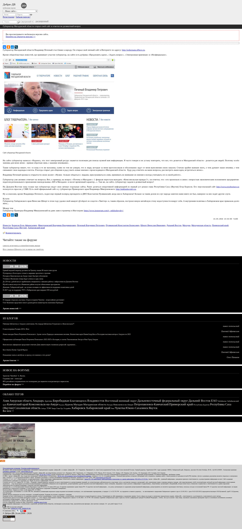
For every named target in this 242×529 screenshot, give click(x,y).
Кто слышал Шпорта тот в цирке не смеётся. (23, 249)
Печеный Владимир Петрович (91, 225)
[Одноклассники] (8, 47)
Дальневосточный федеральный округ (162, 400)
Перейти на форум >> (13, 384)
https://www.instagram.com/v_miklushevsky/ (103, 210)
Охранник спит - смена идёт (12, 379)
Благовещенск (78, 400)
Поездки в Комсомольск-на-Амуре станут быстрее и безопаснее (25, 276)
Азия (6, 400)
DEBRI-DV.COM (16, 508)
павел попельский (231, 326)
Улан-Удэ (59, 408)
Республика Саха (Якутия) (15, 228)
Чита (112, 408)
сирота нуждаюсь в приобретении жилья (21, 245)
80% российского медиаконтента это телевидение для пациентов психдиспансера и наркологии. (36, 381)
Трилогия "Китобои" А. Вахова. (14, 376)
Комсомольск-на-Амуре (44, 404)
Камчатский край (17, 404)
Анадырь (38, 400)
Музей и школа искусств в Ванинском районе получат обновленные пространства (31, 284)
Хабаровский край (36, 228)
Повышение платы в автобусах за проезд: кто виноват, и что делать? (27, 355)
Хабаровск (78, 408)
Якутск (153, 408)
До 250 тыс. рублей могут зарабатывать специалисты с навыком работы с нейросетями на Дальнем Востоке (40, 282)
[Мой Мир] (12, 47)
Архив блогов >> (11, 360)
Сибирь (43, 408)
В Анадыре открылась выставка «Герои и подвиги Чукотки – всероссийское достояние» (33, 300)
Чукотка (120, 408)
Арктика (48, 401)
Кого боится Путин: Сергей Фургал (15, 350)
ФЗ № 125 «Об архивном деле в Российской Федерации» (74, 476)
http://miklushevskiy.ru (126, 189)
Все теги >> (8, 411)
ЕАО (214, 400)
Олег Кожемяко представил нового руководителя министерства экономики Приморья (33, 303)
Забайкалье (222, 401)
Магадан (186, 225)
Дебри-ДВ (9, 4)
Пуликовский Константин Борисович (122, 225)
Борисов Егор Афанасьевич (24, 225)
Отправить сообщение (9, 471)
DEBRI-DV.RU (26, 508)
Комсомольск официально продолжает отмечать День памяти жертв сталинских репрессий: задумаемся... (39, 345)
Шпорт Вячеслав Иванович (152, 225)
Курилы (69, 404)
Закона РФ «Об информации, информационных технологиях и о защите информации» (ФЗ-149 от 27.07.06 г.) (116, 479)
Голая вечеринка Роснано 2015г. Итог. (16, 329)
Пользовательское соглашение (11, 468)
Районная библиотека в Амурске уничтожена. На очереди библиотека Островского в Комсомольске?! (38, 324)
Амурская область (21, 400)
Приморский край (220, 225)
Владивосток (95, 400)
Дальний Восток (174, 225)
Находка (110, 405)
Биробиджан (61, 400)
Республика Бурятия (202, 405)
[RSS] (2, 461)
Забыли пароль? (23, 17)
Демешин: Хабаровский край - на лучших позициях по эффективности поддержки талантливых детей (38, 287)
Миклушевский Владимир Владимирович (57, 225)
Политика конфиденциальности (30, 468)
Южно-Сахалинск (137, 408)
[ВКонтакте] (4, 47)
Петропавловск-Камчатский (151, 404)
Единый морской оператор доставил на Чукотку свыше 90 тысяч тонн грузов (30, 270)
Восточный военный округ (121, 400)
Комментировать (13, 233)
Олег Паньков (233, 357)
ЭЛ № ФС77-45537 (45, 474)
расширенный (42, 21)
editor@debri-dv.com (27, 471)
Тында (53, 408)
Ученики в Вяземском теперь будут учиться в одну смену (23, 279)
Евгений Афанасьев (230, 331)
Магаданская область (201, 225)
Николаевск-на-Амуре (123, 404)
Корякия (62, 405)
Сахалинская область (27, 408)
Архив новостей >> (12, 308)
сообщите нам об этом (40, 502)
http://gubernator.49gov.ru (133, 50)
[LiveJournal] (16, 47)
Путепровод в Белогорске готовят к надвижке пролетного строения (26, 273)
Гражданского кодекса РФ (103, 477)
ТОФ (49, 408)
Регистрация (8, 17)
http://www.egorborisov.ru (227, 187)
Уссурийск (67, 408)
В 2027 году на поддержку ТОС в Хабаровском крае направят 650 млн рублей (30, 290)
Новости (7, 225)
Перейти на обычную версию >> (20, 37)
